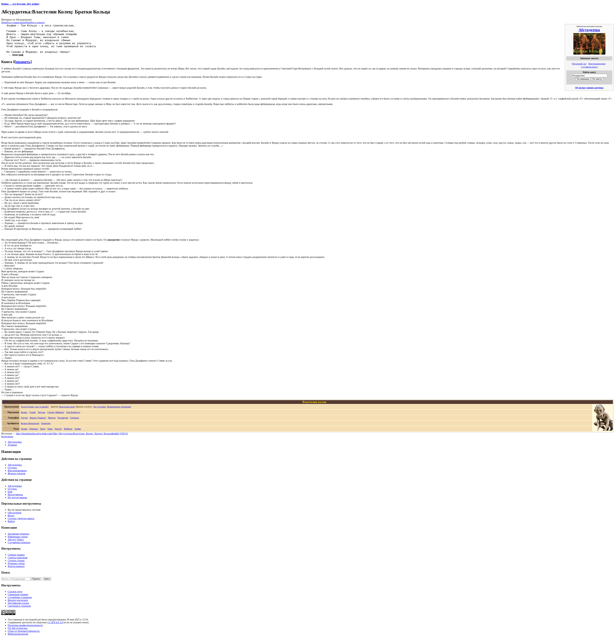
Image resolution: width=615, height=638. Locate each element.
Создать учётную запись (21, 518)
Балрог (24, 412)
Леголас (41, 412)
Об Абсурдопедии (18, 628)
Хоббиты (68, 428)
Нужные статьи (16, 563)
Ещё (10, 491)
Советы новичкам (17, 557)
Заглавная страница (18, 533)
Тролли (58, 428)
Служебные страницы (20, 597)
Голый (32, 412)
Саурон (50, 412)
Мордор (52, 417)
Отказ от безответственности (24, 631)
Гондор (24, 417)
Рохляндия (63, 417)
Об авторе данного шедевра (589, 87)
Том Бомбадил (73, 412)
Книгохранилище (596, 63)
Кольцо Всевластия (30, 423)
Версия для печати (18, 600)
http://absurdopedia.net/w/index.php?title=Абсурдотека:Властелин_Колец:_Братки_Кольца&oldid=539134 (72, 433)
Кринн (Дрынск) (38, 417)
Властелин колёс (67, 406)
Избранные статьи (18, 536)
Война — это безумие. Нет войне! (20, 4)
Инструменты (15, 494)
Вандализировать (17, 470)
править (23, 62)
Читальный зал (579, 63)
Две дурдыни (99, 406)
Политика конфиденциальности (25, 625)
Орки (50, 428)
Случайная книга (589, 67)
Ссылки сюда (15, 591)
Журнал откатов (16, 473)
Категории (7, 436)
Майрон (59, 412)
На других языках (17, 497)
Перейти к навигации (13, 22)
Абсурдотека (589, 30)
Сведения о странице (19, 606)
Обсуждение (14, 512)
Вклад (11, 515)
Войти (11, 521)
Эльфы (77, 428)
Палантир (45, 423)
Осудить (12, 467)
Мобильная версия (18, 634)
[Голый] (603, 430)
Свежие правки (16, 554)
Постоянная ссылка (18, 603)
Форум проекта (16, 566)
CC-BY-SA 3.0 (55, 622)
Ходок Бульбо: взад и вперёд (35, 406)
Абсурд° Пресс (16, 539)
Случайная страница (19, 542)
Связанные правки (18, 594)
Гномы (24, 428)
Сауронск (74, 417)
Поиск (5, 572)
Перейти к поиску (35, 22)
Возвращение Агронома (118, 406)
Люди (42, 428)
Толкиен (12, 444)
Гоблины (33, 428)
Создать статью (16, 560)
